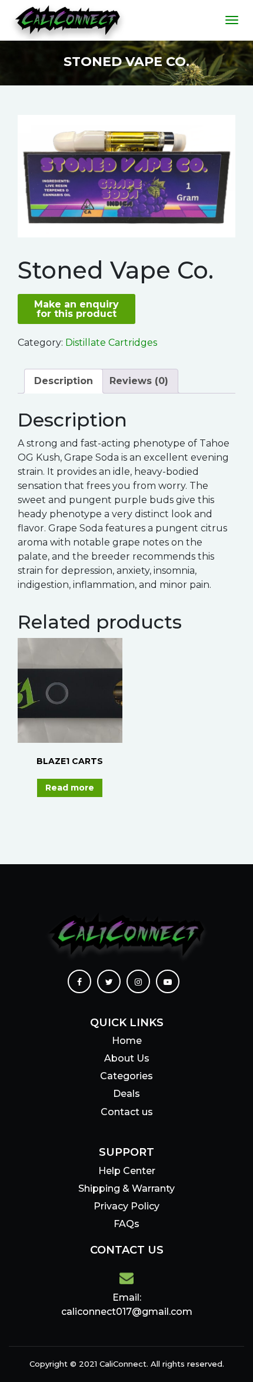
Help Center (126, 1170)
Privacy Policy (126, 1206)
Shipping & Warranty (126, 1188)
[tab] (63, 381)
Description (63, 380)
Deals (126, 1093)
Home (127, 1040)
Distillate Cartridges (111, 342)
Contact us (127, 1111)
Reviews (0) (138, 380)
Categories (126, 1076)
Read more (69, 787)
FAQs (126, 1223)
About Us (126, 1058)
